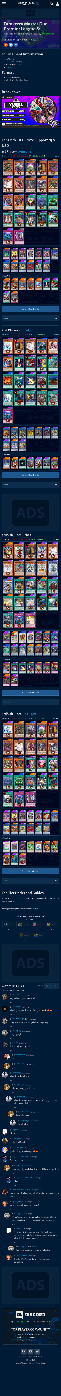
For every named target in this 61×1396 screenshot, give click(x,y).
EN (27, 1360)
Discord (19, 65)
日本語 (32, 1360)
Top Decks (23, 898)
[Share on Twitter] (11, 45)
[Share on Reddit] (6, 45)
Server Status (40, 1363)
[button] (4, 3)
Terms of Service (21, 1363)
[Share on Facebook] (16, 45)
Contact (31, 1363)
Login (17, 916)
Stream (9, 67)
